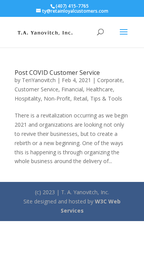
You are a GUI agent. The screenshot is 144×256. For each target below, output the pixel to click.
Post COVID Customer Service (57, 72)
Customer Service (36, 89)
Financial (72, 89)
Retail (80, 98)
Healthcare (99, 89)
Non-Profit (57, 98)
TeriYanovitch (39, 80)
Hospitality (28, 98)
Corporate (109, 80)
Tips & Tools (106, 98)
